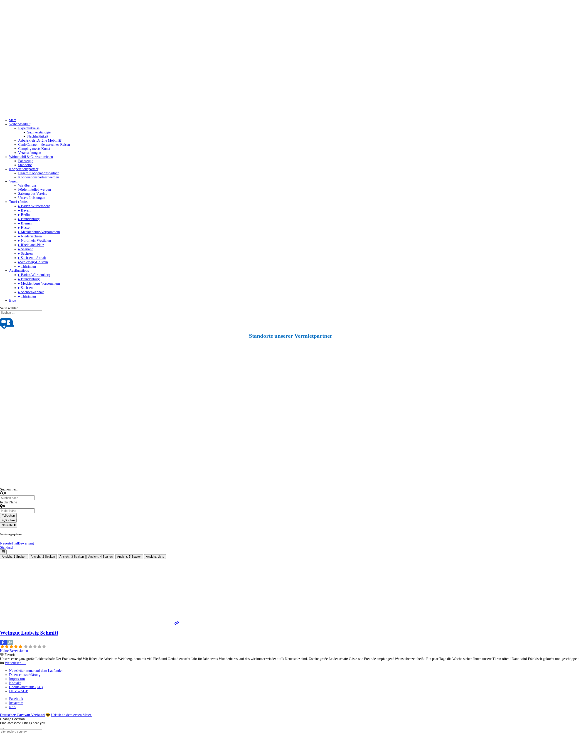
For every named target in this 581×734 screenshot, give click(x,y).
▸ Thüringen (27, 266)
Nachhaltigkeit (37, 136)
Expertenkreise (28, 128)
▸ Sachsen (25, 253)
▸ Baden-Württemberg (34, 275)
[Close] (2, 728)
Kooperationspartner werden (38, 177)
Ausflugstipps (19, 270)
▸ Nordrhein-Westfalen (34, 240)
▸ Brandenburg (29, 219)
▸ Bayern (24, 210)
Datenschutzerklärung (24, 675)
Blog (12, 300)
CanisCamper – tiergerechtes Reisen (44, 144)
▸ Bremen (25, 223)
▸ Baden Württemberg (34, 206)
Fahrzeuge (25, 161)
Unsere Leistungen (31, 198)
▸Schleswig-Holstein (33, 262)
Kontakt (15, 683)
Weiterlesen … (15, 663)
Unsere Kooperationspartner (38, 173)
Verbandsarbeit (19, 124)
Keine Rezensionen (14, 651)
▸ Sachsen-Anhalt (31, 292)
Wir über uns (27, 185)
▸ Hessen (24, 227)
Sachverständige (39, 132)
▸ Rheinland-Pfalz (31, 245)
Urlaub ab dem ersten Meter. (71, 715)
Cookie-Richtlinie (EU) (26, 687)
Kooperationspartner (23, 169)
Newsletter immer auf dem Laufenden (36, 670)
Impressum (17, 679)
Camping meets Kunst (34, 148)
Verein (13, 181)
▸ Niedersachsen (30, 236)
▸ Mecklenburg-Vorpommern (39, 232)
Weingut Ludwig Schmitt (29, 633)
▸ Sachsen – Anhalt (32, 258)
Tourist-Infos (18, 202)
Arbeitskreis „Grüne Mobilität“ (40, 140)
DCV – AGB (18, 691)
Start (12, 120)
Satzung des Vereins (32, 193)
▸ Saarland (25, 249)
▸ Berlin (24, 215)
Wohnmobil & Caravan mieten (31, 157)
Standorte (25, 165)
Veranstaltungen (29, 153)
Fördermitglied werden (34, 189)
